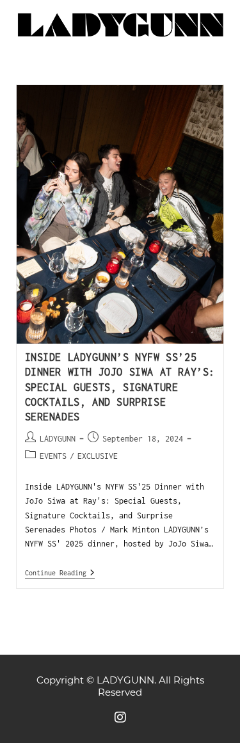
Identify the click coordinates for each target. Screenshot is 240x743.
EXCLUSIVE (97, 456)
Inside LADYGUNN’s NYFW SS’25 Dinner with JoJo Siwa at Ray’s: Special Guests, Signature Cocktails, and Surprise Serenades (120, 387)
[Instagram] (120, 717)
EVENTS (53, 456)
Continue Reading (60, 572)
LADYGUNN (58, 438)
